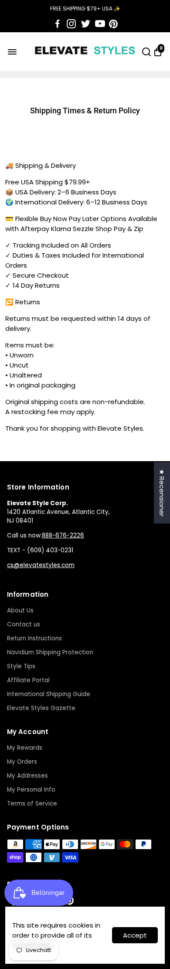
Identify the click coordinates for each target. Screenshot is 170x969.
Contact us (23, 624)
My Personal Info (31, 789)
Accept (135, 935)
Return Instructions (34, 638)
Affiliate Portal (28, 680)
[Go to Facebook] (57, 24)
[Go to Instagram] (71, 24)
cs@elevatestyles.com (41, 565)
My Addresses (27, 776)
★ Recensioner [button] (162, 493)
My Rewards (24, 748)
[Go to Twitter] (85, 24)
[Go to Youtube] (100, 24)
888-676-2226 (63, 535)
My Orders (22, 762)
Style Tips (21, 666)
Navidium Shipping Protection (50, 652)
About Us (20, 610)
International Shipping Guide (48, 694)
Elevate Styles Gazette (41, 708)
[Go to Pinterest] (113, 24)
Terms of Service (32, 803)
